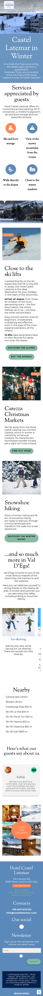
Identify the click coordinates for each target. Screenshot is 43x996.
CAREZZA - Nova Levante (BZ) (21, 12)
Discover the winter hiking (21, 537)
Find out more (21, 451)
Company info (11, 981)
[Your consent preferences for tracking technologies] (39, 992)
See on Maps (21, 889)
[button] (39, 604)
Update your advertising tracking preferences (21, 982)
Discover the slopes (21, 348)
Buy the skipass (21, 357)
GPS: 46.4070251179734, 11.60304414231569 (21, 894)
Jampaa (26, 985)
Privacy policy (24, 981)
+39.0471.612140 (21, 909)
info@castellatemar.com (21, 912)
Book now (21, 993)
